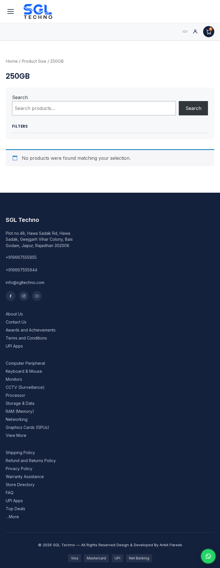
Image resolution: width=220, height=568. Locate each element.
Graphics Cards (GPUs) (27, 427)
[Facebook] (10, 296)
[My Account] (195, 31)
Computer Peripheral (25, 363)
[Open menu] (10, 11)
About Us (14, 313)
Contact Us (16, 322)
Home (12, 61)
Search (20, 97)
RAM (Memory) (20, 411)
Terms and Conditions (26, 338)
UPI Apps (14, 346)
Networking (17, 419)
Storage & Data (20, 403)
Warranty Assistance (25, 476)
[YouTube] (37, 296)
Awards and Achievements (31, 330)
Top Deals (15, 508)
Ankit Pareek (171, 545)
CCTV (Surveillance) (25, 387)
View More (16, 435)
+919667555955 (21, 257)
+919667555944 (21, 269)
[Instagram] (24, 296)
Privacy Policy (19, 468)
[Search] (185, 31)
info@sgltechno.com (25, 282)
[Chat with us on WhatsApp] (208, 556)
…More (12, 516)
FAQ (9, 492)
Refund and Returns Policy (31, 460)
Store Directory (20, 484)
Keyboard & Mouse (24, 371)
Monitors (14, 379)
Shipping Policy (20, 452)
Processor (15, 395)
